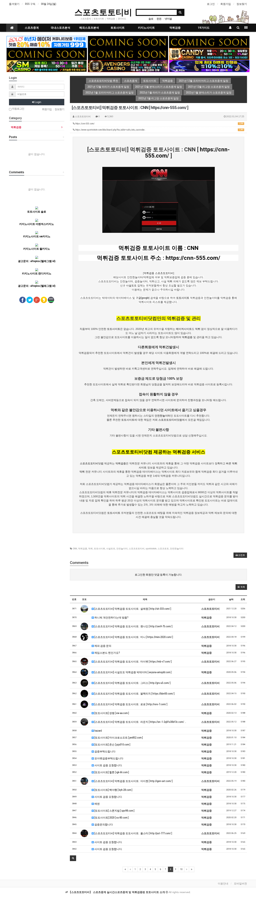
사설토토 (131, 285)
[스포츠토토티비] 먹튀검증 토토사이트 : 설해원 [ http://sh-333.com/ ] (132, 608)
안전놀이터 (122, 548)
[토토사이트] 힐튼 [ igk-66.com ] (111, 772)
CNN (75, 548)
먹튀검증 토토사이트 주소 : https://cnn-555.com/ (158, 258)
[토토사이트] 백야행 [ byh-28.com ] (113, 789)
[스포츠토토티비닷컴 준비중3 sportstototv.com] (47, 53)
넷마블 (168, 18)
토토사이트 (118, 27)
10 (181, 869)
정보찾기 (242, 3)
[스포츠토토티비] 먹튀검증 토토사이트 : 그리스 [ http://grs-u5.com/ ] (132, 682)
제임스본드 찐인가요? (107, 652)
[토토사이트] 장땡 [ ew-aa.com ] (111, 713)
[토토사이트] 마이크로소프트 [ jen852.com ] (118, 737)
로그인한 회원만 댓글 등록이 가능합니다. (158, 574)
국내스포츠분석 (60, 27)
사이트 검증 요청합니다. (108, 765)
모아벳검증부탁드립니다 (108, 758)
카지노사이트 (146, 27)
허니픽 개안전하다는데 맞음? (111, 617)
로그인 (211, 3)
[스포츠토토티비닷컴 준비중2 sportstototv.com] (209, 41)
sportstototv (151, 548)
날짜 (231, 599)
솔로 (150, 18)
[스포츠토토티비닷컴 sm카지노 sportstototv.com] (47, 65)
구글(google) (143, 297)
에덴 (97, 803)
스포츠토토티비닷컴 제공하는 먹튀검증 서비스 (158, 452)
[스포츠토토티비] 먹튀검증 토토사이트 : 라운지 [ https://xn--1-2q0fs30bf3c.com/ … (140, 721)
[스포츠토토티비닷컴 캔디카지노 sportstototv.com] (209, 53)
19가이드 (204, 27)
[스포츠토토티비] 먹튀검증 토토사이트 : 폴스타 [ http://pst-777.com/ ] (133, 833)
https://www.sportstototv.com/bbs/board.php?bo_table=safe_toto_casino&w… (159, 129)
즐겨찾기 (14, 3)
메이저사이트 (184, 328)
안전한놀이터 (162, 415)
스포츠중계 (32, 27)
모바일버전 (240, 883)
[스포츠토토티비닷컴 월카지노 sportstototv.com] (209, 65)
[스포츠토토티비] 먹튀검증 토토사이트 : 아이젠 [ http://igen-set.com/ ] (133, 781)
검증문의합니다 (103, 824)
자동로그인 (17, 108)
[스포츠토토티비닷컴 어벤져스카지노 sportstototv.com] (128, 65)
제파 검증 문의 (102, 645)
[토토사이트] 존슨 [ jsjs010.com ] (112, 744)
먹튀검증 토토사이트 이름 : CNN (158, 248)
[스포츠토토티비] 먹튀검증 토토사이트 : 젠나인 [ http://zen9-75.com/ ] (133, 626)
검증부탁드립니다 (104, 751)
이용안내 (223, 883)
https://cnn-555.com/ (159, 123)
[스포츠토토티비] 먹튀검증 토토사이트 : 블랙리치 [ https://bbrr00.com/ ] (134, 693)
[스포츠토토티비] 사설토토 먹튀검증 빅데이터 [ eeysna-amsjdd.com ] (132, 672)
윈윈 (158, 18)
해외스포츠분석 (89, 27)
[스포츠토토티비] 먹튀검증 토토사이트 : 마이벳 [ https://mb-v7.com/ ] (133, 661)
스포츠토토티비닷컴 (170, 419)
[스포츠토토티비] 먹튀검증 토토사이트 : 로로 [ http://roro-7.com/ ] (130, 704)
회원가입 (225, 3)
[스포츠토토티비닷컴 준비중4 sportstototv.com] (128, 53)
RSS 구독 (30, 3)
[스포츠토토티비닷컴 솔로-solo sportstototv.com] (47, 41)
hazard (98, 730)
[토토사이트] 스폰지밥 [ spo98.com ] (114, 810)
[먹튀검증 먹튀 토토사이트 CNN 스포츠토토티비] (158, 199)
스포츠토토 (163, 548)
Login (37, 102)
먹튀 (169, 281)
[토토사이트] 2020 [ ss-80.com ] (111, 817)
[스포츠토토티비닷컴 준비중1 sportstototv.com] (128, 41)
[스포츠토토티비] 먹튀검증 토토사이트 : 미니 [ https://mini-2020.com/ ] (133, 637)
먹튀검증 (175, 27)
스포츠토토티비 (103, 12)
